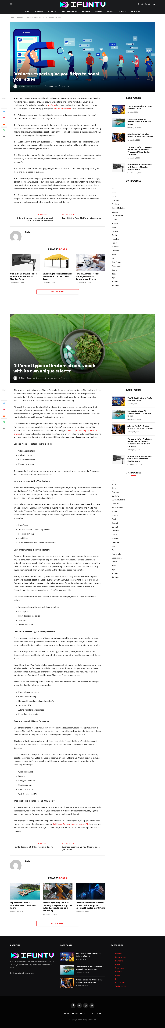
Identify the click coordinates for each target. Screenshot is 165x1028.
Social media (117, 266)
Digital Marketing (118, 208)
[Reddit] (4, 124)
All (113, 189)
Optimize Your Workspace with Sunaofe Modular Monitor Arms (23, 276)
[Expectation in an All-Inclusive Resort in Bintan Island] (118, 122)
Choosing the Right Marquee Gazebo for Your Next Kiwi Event (57, 276)
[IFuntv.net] (82, 4)
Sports (122, 11)
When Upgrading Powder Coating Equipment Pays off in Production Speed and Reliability (57, 906)
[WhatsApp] (4, 130)
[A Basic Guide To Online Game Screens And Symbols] (118, 137)
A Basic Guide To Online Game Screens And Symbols (140, 135)
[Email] (4, 136)
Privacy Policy (79, 1013)
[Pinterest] (4, 117)
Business (39, 11)
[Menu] (11, 4)
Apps (114, 192)
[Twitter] (4, 111)
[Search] (154, 4)
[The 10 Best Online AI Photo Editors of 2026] (118, 109)
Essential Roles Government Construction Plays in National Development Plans (90, 905)
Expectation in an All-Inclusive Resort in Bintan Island (139, 121)
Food (114, 227)
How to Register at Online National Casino (33, 847)
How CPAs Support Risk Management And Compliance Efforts (87, 276)
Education (115, 212)
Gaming (99, 11)
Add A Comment (58, 292)
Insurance (115, 247)
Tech (114, 274)
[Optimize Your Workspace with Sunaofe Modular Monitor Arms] (25, 262)
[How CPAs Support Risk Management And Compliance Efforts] (90, 262)
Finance (115, 223)
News (114, 254)
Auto (114, 196)
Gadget (115, 231)
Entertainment (69, 11)
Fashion (86, 11)
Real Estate (116, 262)
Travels (115, 282)
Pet (113, 258)
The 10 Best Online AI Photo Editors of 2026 (139, 107)
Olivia (23, 86)
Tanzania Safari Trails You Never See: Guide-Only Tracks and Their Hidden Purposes (139, 151)
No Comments (52, 86)
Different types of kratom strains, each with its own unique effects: (35, 219)
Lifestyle (115, 251)
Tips (113, 278)
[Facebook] (4, 105)
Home (27, 11)
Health (114, 243)
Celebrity (52, 11)
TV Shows (135, 11)
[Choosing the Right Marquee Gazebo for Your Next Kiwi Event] (57, 262)
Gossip (110, 11)
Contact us (95, 1013)
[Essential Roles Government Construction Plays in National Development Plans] (90, 891)
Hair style (115, 239)
